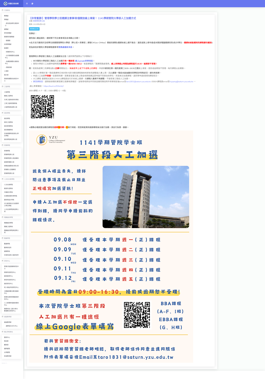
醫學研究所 (7, 248)
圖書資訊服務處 (9, 37)
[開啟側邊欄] (27, 4)
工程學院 (7, 92)
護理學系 (7, 251)
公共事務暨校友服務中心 (12, 57)
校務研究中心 (10, 52)
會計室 (6, 75)
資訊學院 (7, 118)
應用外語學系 (8, 188)
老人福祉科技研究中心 (11, 287)
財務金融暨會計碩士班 (11, 166)
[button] (32, 4)
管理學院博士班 (9, 173)
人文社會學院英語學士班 (11, 210)
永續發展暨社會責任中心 (12, 62)
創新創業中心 (8, 276)
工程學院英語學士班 (10, 107)
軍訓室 (6, 341)
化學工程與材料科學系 (11, 100)
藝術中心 (7, 337)
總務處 (6, 29)
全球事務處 (7, 44)
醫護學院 (7, 244)
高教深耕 (9, 67)
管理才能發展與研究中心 (11, 267)
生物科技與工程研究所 (11, 255)
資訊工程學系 (8, 122)
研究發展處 (7, 33)
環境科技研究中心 (10, 272)
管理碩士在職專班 (10, 170)
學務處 (6, 19)
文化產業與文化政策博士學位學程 (11, 204)
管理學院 (7, 151)
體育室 (6, 345)
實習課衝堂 (38, 81)
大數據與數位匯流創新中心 (11, 292)
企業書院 (7, 352)
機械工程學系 (8, 96)
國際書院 (7, 349)
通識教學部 (7, 322)
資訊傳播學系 (8, 130)
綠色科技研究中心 (10, 280)
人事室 (6, 71)
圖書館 (8, 41)
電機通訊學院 (8, 223)
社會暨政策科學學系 (10, 196)
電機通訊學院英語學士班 (11, 231)
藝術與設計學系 (9, 200)
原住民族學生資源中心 (12, 24)
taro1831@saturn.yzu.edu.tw (138, 81)
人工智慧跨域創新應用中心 (11, 304)
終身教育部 (7, 356)
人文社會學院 (8, 185)
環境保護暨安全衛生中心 (11, 80)
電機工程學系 (8, 227)
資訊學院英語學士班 (10, 139)
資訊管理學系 (8, 126)
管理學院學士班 (9, 154)
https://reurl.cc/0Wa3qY (54, 86)
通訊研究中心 (8, 284)
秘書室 (6, 48)
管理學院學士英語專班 (11, 158)
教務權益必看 (34, 29)
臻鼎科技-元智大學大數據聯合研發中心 (11, 310)
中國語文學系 (8, 192)
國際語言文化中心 (12, 326)
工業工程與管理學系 (10, 103)
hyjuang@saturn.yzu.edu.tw (181, 81)
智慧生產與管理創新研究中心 (11, 298)
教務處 (6, 16)
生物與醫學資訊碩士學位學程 (11, 135)
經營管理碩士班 (9, 162)
